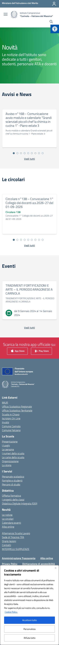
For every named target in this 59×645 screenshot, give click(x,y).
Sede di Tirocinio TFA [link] (13, 537)
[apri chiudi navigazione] (6, 15)
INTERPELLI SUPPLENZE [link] (15, 549)
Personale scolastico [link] (13, 476)
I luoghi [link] (6, 445)
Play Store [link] (43, 351)
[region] (29, 605)
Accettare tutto (29, 620)
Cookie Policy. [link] (11, 612)
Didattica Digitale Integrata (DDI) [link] (19, 503)
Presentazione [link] (10, 441)
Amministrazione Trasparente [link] (18, 558)
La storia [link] (6, 465)
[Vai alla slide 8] (39, 153)
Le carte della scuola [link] (13, 457)
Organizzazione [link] (10, 461)
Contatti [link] (6, 545)
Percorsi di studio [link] (11, 484)
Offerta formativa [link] (11, 496)
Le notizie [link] (7, 515)
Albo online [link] (8, 527)
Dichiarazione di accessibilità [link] (38, 564)
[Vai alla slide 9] (43, 153)
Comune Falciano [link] (11, 430)
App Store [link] (19, 351)
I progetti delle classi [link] (13, 500)
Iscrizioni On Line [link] (11, 418)
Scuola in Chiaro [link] (10, 414)
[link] (54, 29)
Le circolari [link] (7, 519)
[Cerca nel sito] (51, 22)
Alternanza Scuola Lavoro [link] (16, 533)
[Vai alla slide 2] (17, 153)
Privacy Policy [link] (9, 564)
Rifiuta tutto (29, 638)
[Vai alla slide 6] (32, 153)
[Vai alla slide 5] (28, 153)
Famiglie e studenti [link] (12, 480)
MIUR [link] (5, 403)
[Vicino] (56, 568)
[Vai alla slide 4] (25, 153)
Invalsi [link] (5, 422)
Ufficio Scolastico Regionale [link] (17, 406)
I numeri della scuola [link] (13, 453)
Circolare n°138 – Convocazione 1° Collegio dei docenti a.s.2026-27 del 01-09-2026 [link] (29, 202)
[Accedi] (54, 4)
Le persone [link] (8, 449)
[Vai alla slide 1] (14, 153)
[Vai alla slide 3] (21, 153)
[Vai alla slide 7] (35, 153)
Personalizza (29, 629)
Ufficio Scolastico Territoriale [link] (17, 410)
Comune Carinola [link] (11, 426)
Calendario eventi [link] (11, 523)
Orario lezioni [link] (9, 541)
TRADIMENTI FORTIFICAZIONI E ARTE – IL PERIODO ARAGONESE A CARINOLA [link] (29, 289)
